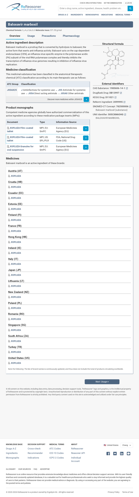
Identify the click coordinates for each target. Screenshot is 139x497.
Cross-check (34, 448)
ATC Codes (55, 448)
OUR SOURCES (24, 469)
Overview (15, 35)
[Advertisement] (69, 417)
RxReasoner (77, 448)
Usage (31, 35)
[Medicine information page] (86, 128)
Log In (129, 3)
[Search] (130, 8)
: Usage (102, 381)
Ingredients (77, 15)
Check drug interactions (91, 3)
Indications (107, 15)
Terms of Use (127, 492)
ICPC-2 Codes (56, 457)
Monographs (92, 15)
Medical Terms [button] (123, 15)
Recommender (35, 453)
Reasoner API (78, 453)
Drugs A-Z (63, 15)
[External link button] (127, 88)
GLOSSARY (10, 469)
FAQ (35, 469)
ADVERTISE (45, 469)
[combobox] (93, 8)
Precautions (49, 35)
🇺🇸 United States (111, 445)
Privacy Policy (113, 492)
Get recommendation (113, 3)
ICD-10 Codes (56, 453)
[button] (109, 453)
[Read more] (86, 99)
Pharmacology (71, 35)
